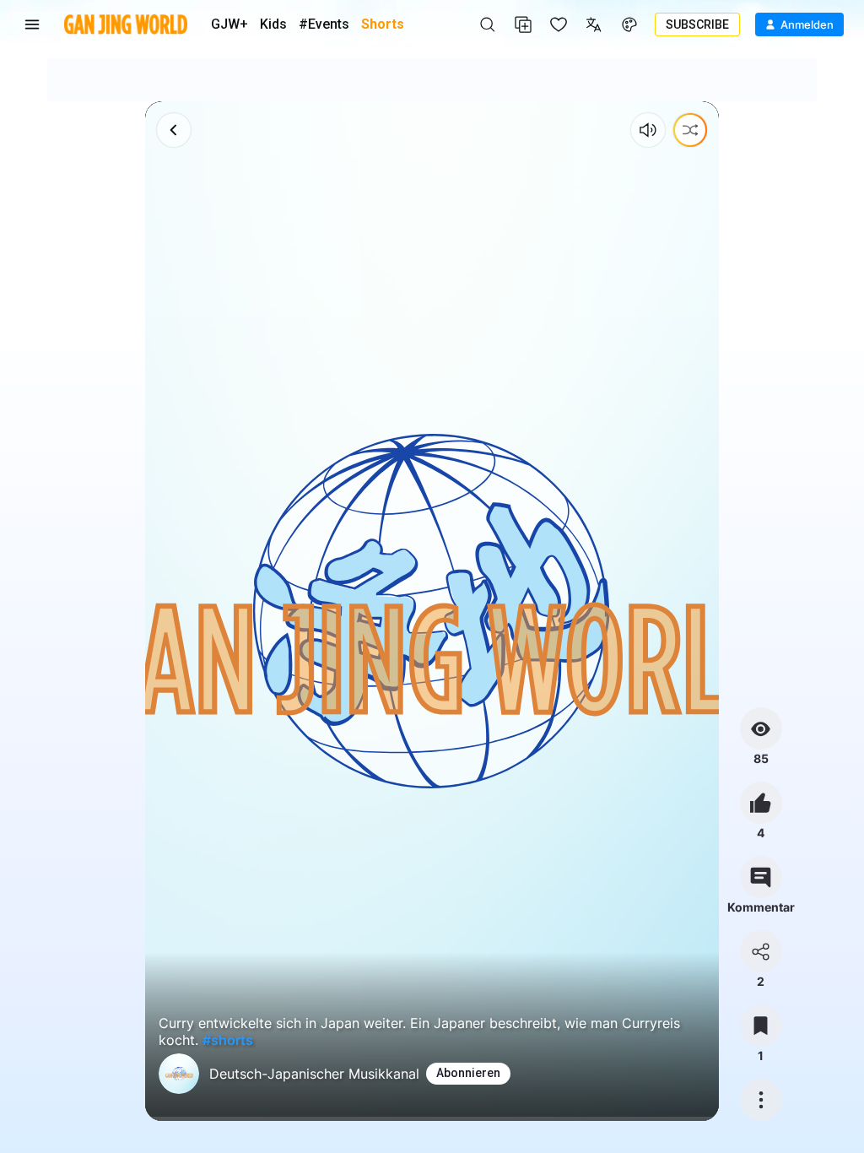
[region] (432, 611)
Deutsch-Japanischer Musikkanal (314, 1073)
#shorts (227, 1039)
